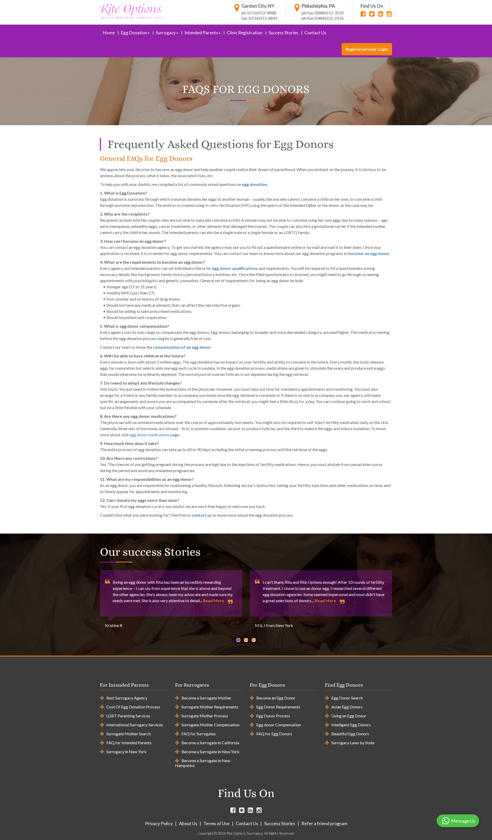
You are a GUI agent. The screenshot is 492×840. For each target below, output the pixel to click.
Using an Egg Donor (348, 715)
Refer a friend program (324, 823)
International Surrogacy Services (134, 724)
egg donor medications (149, 434)
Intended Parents (201, 32)
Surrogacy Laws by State (352, 742)
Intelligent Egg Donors (351, 724)
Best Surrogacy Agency (126, 697)
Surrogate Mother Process (204, 715)
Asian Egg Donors (347, 706)
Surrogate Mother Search (128, 733)
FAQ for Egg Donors (274, 733)
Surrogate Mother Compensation (210, 724)
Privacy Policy (159, 823)
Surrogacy (166, 32)
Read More (213, 600)
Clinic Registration (244, 32)
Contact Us (315, 32)
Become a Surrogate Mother (206, 697)
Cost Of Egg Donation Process (133, 706)
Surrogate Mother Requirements (209, 706)
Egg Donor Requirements (278, 706)
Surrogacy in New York (126, 751)
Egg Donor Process (273, 715)
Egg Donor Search (347, 697)
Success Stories (283, 32)
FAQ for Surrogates (198, 733)
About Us (188, 823)
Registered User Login (367, 49)
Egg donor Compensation (278, 724)
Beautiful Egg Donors (350, 733)
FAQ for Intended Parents (128, 742)
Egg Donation (134, 32)
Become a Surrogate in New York (210, 751)
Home (109, 32)
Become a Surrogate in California (210, 742)
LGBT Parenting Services (128, 715)
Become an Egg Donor (275, 697)
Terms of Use (216, 823)
